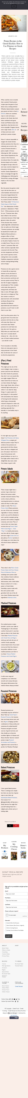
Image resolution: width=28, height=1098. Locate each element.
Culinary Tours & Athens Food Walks (15, 930)
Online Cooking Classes (12, 928)
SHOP (17, 945)
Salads (26, 156)
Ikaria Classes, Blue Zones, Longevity (15, 925)
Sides (22, 158)
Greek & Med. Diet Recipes (13, 923)
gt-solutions (14, 1015)
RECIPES (4, 961)
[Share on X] (10, 825)
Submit (9, 936)
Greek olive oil (14, 535)
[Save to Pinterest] (16, 825)
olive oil (14, 129)
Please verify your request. (12, 911)
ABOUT (4, 945)
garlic (6, 721)
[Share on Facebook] (4, 825)
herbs (10, 538)
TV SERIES (18, 961)
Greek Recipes (19, 986)
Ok (14, 6)
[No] (26, 5)
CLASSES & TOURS (5, 983)
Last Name (7, 904)
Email (6, 891)
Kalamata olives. (12, 597)
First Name (7, 897)
